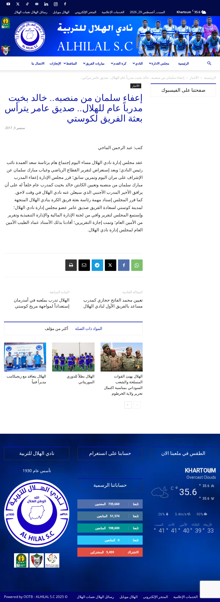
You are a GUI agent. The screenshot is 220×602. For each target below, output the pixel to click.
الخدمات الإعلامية (113, 12)
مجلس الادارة (160, 63)
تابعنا (136, 504)
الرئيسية (183, 63)
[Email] (84, 265)
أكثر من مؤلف (56, 329)
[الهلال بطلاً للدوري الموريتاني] (73, 357)
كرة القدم (119, 63)
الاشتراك (133, 552)
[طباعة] (71, 265)
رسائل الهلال (39, 12)
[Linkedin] (46, 4)
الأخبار (194, 77)
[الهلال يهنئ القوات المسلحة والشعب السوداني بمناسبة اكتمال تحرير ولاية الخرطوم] (122, 357)
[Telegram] (97, 265)
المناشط (71, 63)
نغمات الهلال (22, 12)
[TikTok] (27, 4)
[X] (17, 4)
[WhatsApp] (137, 265)
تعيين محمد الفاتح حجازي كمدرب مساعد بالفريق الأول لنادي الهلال (113, 303)
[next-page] (127, 404)
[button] (209, 63)
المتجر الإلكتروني (85, 12)
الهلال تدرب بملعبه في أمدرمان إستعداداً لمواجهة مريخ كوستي (41, 303)
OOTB (28, 596)
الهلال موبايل (61, 12)
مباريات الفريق (95, 63)
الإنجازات (55, 63)
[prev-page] (137, 404)
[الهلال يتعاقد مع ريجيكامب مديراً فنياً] (25, 357)
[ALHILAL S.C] (110, 36)
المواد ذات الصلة (88, 329)
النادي (139, 63)
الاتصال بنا (38, 63)
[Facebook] (65, 4)
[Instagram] (55, 4)
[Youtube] (8, 4)
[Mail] (36, 4)
